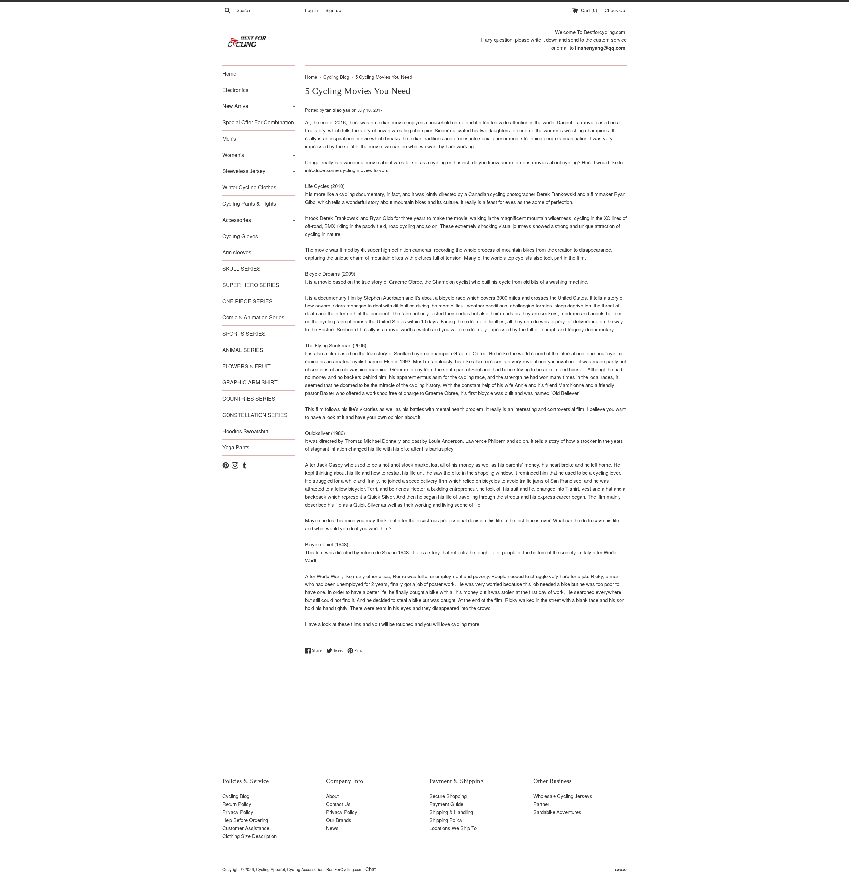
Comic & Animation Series (253, 317)
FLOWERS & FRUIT (246, 366)
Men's (258, 138)
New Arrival (258, 106)
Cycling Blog (235, 795)
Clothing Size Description (249, 835)
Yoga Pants (235, 447)
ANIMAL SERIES (242, 350)
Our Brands (338, 819)
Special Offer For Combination (258, 122)
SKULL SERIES (241, 268)
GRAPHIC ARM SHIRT (250, 382)
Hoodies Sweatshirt (245, 431)
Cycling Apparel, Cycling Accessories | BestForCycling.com (309, 869)
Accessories (258, 220)
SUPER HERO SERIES (250, 285)
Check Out (616, 10)
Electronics (235, 90)
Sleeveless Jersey (258, 171)
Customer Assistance (245, 827)
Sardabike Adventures (557, 811)
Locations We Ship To (453, 827)
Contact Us (338, 803)
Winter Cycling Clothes (258, 187)
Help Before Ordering (245, 819)
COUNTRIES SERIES (248, 398)
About (332, 795)
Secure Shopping (448, 795)
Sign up (333, 10)
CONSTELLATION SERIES (255, 415)
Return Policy (236, 803)
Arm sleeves (236, 252)
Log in (311, 10)
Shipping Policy (446, 819)
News (332, 827)
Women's (258, 155)
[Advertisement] (421, 730)
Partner (541, 803)
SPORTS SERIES (244, 333)
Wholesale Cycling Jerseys (562, 795)
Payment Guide (446, 803)
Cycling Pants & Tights (258, 203)
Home (229, 73)
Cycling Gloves (240, 236)
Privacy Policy (237, 811)
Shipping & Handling (451, 811)
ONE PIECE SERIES (247, 301)
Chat (370, 868)
